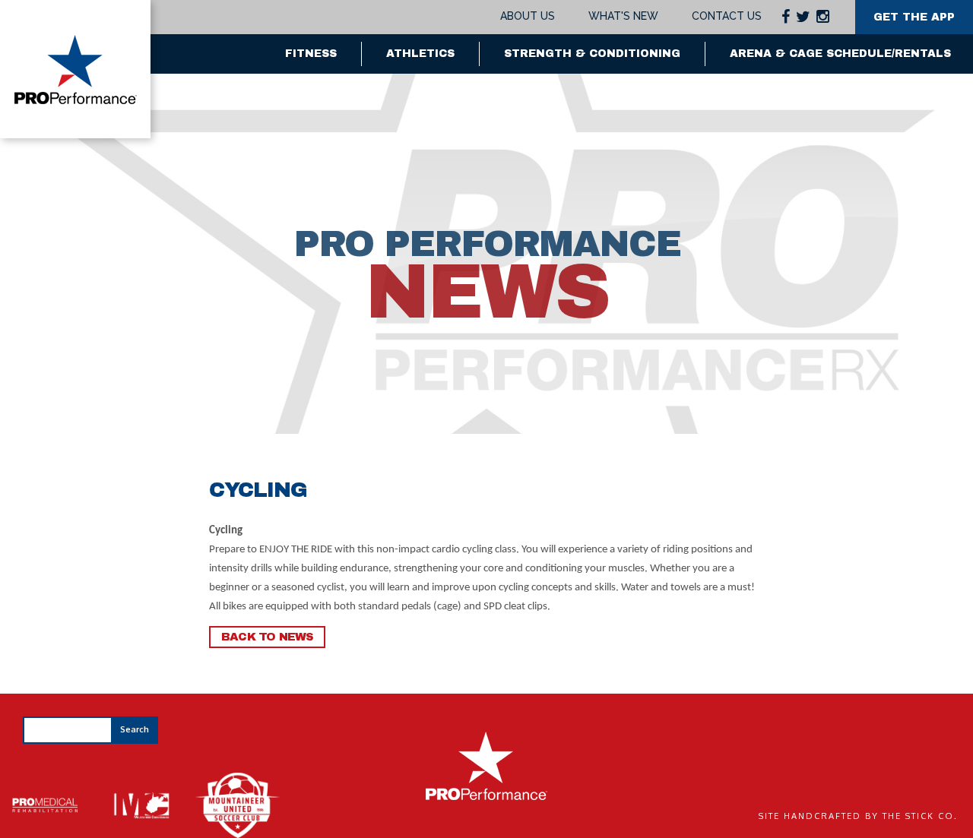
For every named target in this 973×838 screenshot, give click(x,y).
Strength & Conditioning (592, 53)
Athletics (420, 53)
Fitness (311, 53)
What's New (623, 16)
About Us (527, 16)
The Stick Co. (920, 816)
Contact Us (727, 16)
